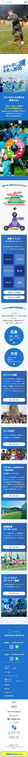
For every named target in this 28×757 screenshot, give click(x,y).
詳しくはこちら (14, 400)
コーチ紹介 (8, 672)
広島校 (6, 668)
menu (26, 2)
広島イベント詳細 (14, 292)
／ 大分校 (13, 668)
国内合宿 (7, 689)
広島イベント (8, 681)
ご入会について (9, 692)
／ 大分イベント (19, 681)
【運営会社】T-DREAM (14, 745)
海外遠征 (7, 685)
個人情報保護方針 (9, 695)
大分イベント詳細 (14, 297)
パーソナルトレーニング (11, 675)
